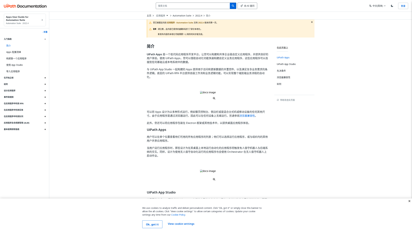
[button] (25, 45)
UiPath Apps (156, 129)
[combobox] (193, 6)
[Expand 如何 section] (45, 84)
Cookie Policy (178, 214)
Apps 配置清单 (13, 52)
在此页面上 (282, 47)
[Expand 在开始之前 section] (45, 77)
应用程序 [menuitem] (160, 15)
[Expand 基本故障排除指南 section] (45, 129)
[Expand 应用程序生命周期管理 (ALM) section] (45, 122)
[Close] (409, 201)
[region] (206, 215)
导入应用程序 (13, 71)
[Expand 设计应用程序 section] (45, 90)
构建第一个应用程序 (16, 58)
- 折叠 (44, 32)
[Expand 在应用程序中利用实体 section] (45, 110)
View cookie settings (181, 224)
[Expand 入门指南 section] (45, 39)
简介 (208, 16)
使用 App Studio (14, 65)
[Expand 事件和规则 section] (45, 97)
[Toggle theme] (392, 6)
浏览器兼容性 (247, 116)
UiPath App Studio (161, 192)
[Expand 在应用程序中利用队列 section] (45, 116)
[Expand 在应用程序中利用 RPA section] (45, 103)
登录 (403, 6)
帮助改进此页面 (287, 100)
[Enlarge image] (208, 95)
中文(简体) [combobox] (376, 5)
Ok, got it (152, 224)
